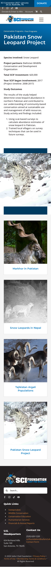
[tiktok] (12, 8)
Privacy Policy (39, 556)
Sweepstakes (14, 509)
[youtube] (16, 8)
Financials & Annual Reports (21, 523)
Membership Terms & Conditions (31, 558)
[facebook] (3, 8)
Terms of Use (9, 558)
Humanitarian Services (19, 519)
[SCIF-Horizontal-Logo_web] (20, 15)
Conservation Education (19, 516)
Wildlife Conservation (18, 513)
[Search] (41, 11)
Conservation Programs (13, 31)
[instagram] (7, 8)
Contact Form (32, 542)
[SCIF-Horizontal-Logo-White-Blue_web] (25, 473)
